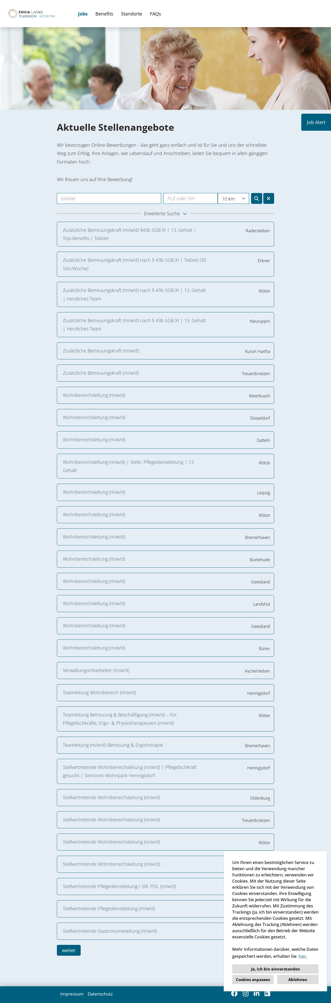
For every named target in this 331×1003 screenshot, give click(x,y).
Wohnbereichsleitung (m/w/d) (95, 395)
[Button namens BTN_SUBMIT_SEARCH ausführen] (256, 198)
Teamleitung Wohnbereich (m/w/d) (99, 692)
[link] (165, 234)
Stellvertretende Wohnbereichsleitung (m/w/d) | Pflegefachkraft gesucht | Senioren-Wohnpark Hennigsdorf (130, 771)
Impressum (72, 994)
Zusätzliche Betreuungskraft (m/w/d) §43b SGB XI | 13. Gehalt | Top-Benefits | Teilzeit (129, 234)
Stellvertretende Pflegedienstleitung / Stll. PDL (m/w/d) (119, 886)
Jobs (83, 14)
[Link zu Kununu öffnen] (267, 993)
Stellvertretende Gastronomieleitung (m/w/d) (110, 931)
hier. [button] (302, 956)
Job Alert (316, 122)
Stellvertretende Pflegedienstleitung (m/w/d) (109, 908)
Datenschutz (100, 994)
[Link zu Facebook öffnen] (234, 993)
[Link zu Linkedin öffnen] (256, 993)
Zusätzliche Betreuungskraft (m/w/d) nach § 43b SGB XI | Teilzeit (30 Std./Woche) (134, 264)
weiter (69, 950)
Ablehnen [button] (297, 979)
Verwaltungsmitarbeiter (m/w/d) (96, 670)
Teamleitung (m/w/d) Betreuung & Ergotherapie (113, 745)
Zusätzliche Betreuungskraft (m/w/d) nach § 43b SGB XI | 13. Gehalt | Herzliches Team (134, 294)
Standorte (131, 14)
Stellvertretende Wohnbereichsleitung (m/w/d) (111, 797)
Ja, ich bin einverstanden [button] (275, 968)
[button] (165, 213)
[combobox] (233, 198)
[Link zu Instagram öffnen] (246, 993)
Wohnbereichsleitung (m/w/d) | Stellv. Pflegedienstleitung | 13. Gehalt (129, 466)
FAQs (155, 14)
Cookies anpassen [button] (253, 979)
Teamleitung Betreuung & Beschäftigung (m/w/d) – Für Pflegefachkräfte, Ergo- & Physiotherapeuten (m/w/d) (120, 719)
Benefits (104, 14)
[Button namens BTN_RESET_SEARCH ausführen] (268, 198)
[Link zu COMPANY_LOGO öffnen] (30, 13)
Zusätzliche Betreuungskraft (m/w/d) (101, 351)
